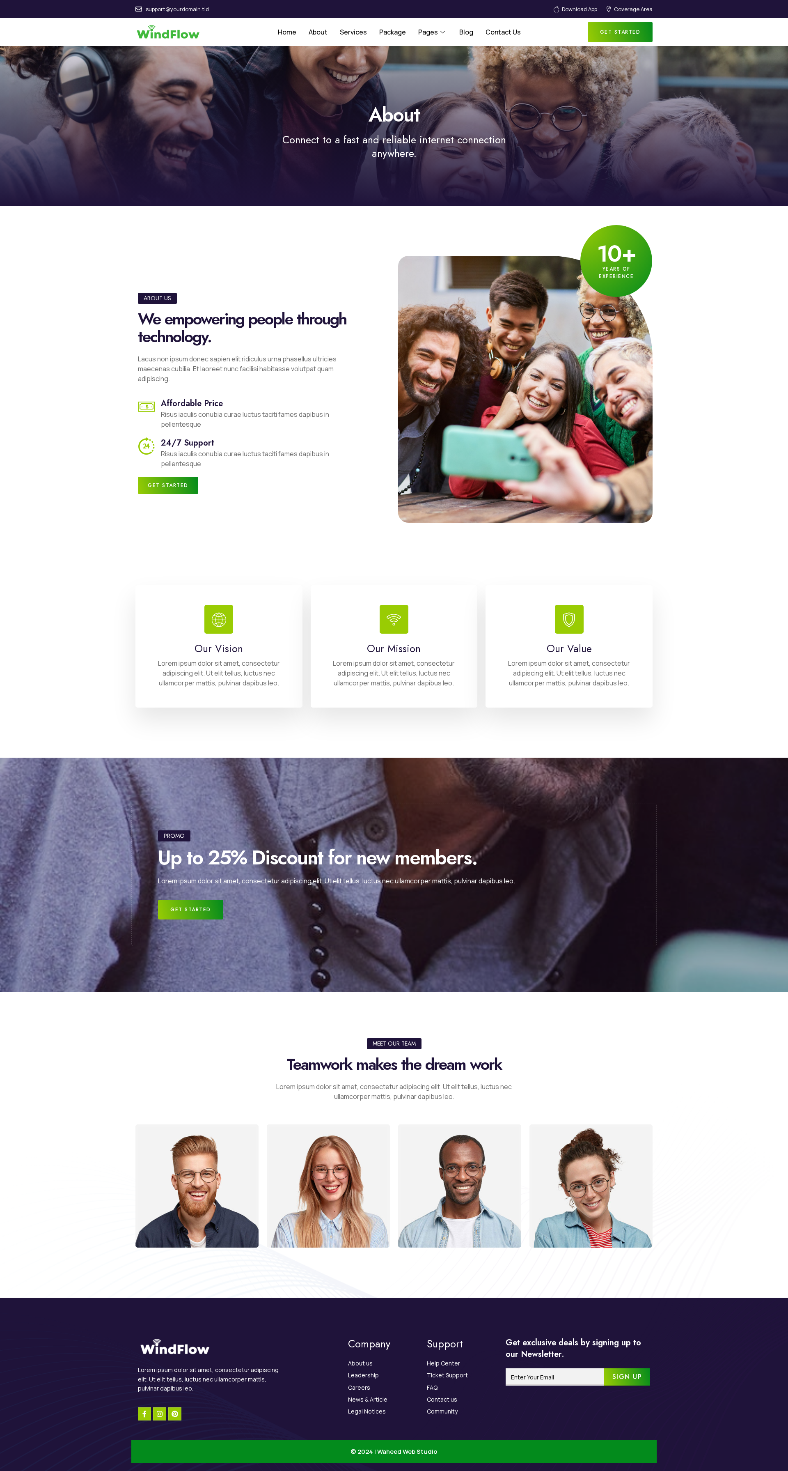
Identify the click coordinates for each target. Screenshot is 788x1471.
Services (353, 32)
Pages (428, 32)
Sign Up (627, 1376)
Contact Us (503, 32)
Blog (466, 32)
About (318, 32)
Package (392, 32)
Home (287, 32)
